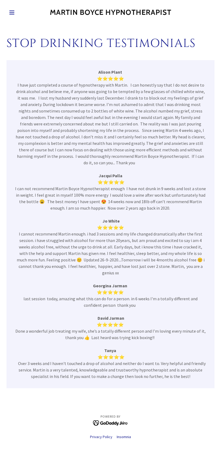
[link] (110, 13)
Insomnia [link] (124, 436)
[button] (22, 12)
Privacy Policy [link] (101, 436)
